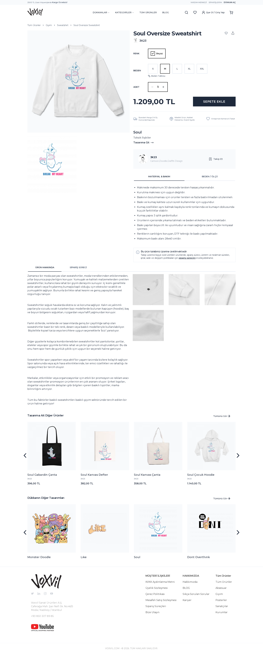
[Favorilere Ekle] (226, 33)
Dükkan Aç (230, 2)
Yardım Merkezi (199, 2)
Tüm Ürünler (34, 25)
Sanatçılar (222, 606)
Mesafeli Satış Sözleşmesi (161, 600)
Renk (136, 53)
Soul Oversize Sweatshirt (87, 25)
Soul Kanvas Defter (94, 474)
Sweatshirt (62, 25)
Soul (137, 557)
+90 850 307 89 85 (42, 616)
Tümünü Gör (220, 416)
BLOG (165, 12)
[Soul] (158, 528)
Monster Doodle (39, 557)
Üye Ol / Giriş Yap (215, 12)
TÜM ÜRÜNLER (148, 12)
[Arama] (186, 12)
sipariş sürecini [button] (187, 258)
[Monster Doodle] (51, 528)
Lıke (84, 557)
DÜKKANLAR (100, 12)
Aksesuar (221, 588)
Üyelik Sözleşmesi (157, 588)
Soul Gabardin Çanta (42, 474)
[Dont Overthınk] (211, 528)
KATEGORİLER (123, 12)
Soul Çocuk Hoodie (200, 474)
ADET (136, 87)
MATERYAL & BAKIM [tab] (159, 176)
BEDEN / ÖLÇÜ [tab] (210, 176)
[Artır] (163, 87)
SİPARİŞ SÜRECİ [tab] (78, 267)
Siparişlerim (215, 2)
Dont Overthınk (198, 557)
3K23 (153, 157)
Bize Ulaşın (152, 612)
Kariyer (187, 600)
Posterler (221, 600)
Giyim (49, 25)
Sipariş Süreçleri (156, 606)
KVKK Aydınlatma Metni (160, 581)
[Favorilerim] (195, 12)
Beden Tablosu (158, 76)
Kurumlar (222, 612)
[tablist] (184, 177)
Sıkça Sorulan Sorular (196, 594)
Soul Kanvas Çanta (147, 474)
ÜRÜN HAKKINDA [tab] (44, 267)
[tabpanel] (184, 213)
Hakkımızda (190, 581)
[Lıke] (105, 528)
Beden (137, 70)
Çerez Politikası (155, 594)
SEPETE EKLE (214, 101)
